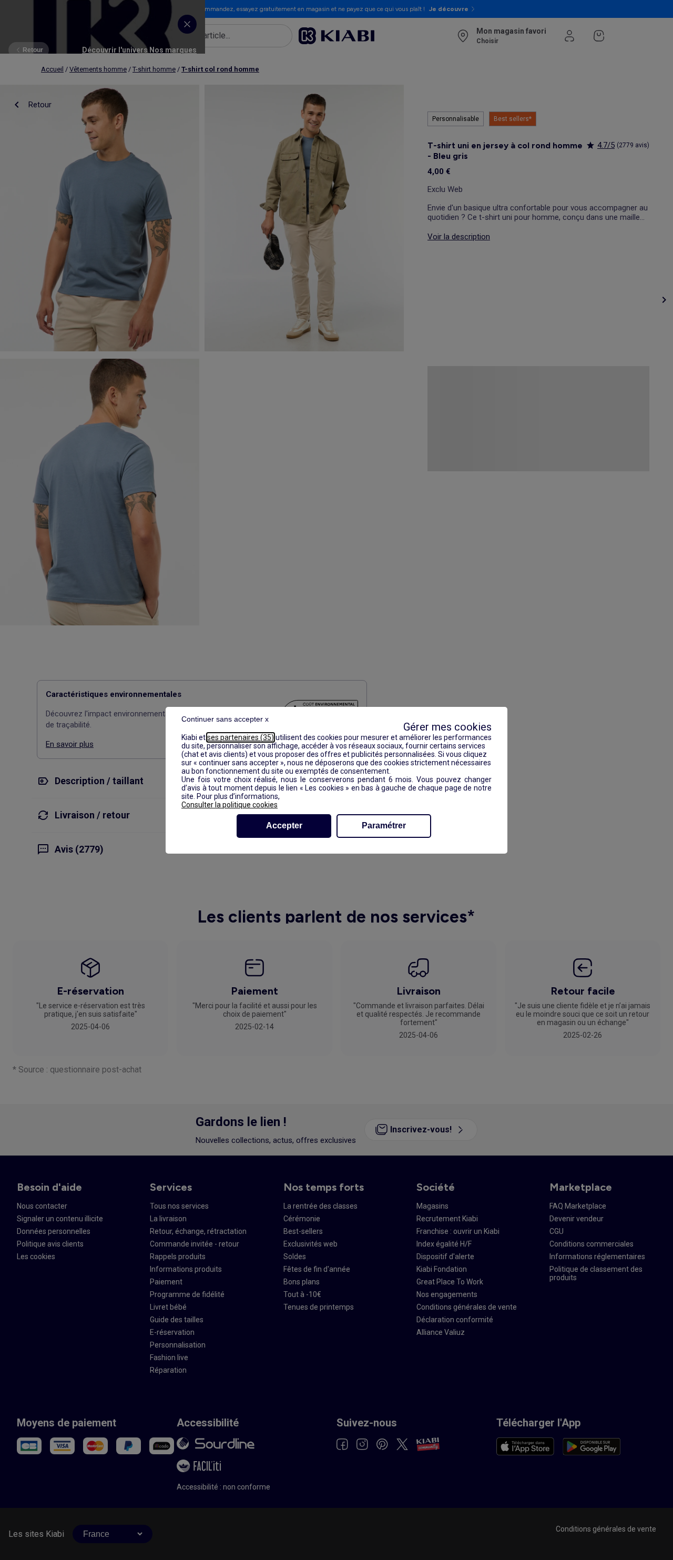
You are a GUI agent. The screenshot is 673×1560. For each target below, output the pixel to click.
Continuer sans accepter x (225, 719)
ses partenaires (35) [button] (240, 737)
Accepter (284, 825)
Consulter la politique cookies (229, 805)
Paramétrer (384, 825)
